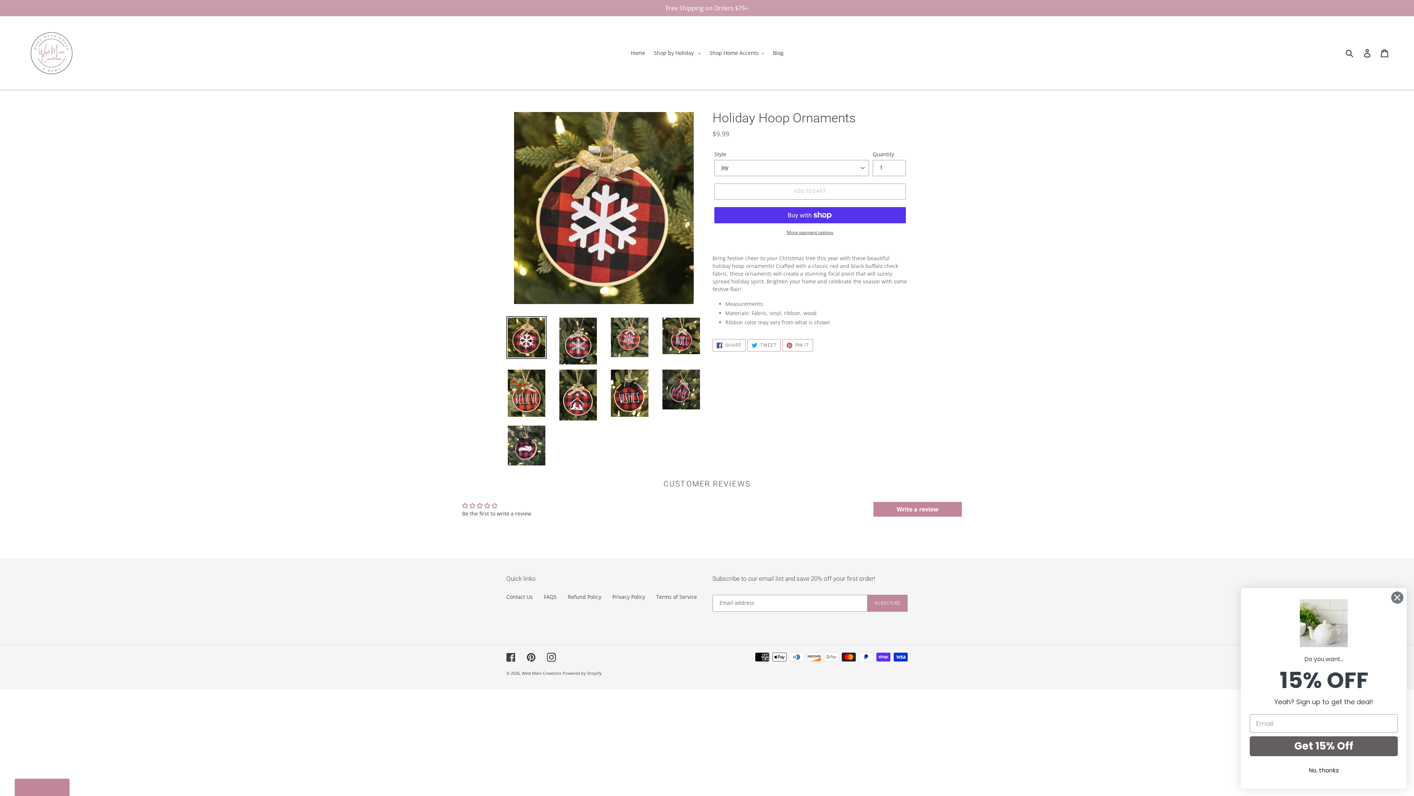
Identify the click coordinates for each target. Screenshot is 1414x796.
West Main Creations (541, 673)
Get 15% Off (1323, 746)
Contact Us (519, 596)
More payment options (810, 232)
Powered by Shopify (582, 673)
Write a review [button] (918, 509)
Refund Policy (584, 596)
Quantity (883, 154)
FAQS (550, 596)
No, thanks (1324, 770)
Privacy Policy (628, 596)
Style (720, 154)
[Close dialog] (1397, 597)
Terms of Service (676, 596)
